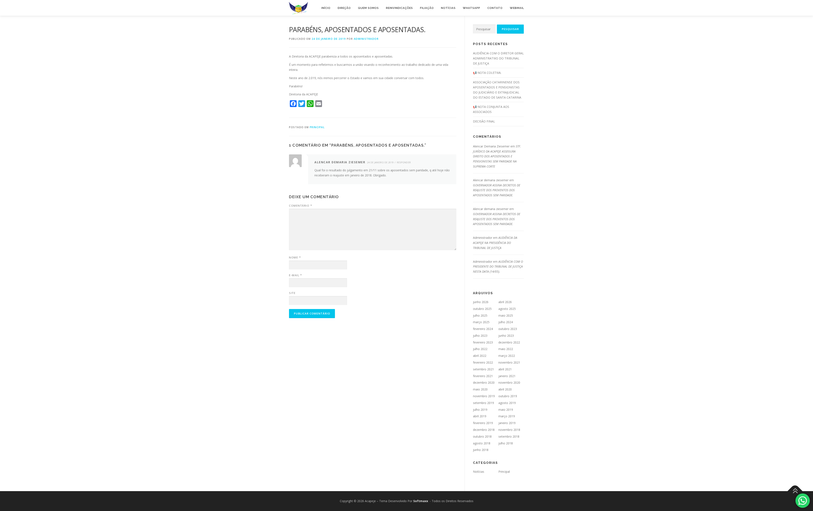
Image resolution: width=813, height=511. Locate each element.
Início (325, 8)
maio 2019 (505, 410)
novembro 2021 (509, 362)
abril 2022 (479, 356)
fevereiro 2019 (483, 423)
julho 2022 (480, 349)
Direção (344, 8)
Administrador (366, 39)
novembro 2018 (509, 430)
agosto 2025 (507, 309)
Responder (404, 162)
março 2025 (481, 322)
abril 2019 (479, 416)
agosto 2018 (481, 443)
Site (292, 293)
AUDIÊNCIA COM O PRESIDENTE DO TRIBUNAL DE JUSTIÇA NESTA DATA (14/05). (498, 267)
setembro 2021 (483, 369)
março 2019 (506, 416)
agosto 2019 (507, 403)
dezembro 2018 (484, 430)
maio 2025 (505, 315)
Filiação (427, 8)
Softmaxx (420, 501)
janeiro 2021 (507, 376)
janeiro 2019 (507, 423)
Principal (317, 127)
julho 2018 (505, 443)
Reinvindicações (399, 8)
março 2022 (506, 356)
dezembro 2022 (509, 342)
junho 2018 (480, 450)
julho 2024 (505, 322)
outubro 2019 (507, 396)
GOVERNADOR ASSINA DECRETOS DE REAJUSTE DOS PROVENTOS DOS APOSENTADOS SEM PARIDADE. (496, 190)
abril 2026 (505, 302)
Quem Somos (368, 8)
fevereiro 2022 (483, 362)
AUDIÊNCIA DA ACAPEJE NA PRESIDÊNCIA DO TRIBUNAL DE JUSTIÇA (495, 243)
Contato (495, 8)
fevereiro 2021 (483, 376)
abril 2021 (505, 369)
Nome (295, 257)
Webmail (517, 8)
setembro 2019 (483, 403)
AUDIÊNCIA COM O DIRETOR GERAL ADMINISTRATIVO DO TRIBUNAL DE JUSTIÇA (498, 58)
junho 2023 (506, 336)
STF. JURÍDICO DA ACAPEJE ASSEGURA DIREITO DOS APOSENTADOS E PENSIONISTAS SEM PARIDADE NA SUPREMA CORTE (497, 156)
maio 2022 (505, 349)
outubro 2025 (482, 309)
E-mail (295, 275)
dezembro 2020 (484, 383)
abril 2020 (505, 389)
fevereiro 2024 (483, 329)
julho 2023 (480, 336)
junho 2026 (480, 302)
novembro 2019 (484, 396)
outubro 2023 (507, 329)
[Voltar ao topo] (795, 491)
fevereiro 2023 (483, 342)
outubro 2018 (482, 436)
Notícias (448, 8)
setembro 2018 (508, 436)
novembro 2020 (509, 383)
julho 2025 (480, 315)
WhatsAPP (471, 8)
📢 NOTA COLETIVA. (487, 73)
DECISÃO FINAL (484, 121)
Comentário (300, 205)
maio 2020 (480, 389)
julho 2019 (480, 410)
